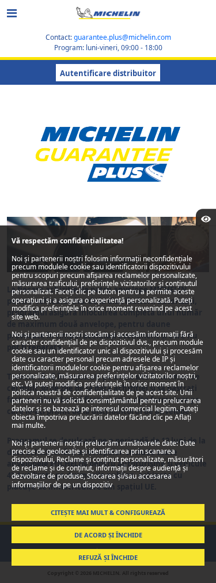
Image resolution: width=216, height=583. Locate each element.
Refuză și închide (108, 557)
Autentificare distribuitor (108, 73)
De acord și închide (108, 535)
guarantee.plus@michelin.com (122, 37)
